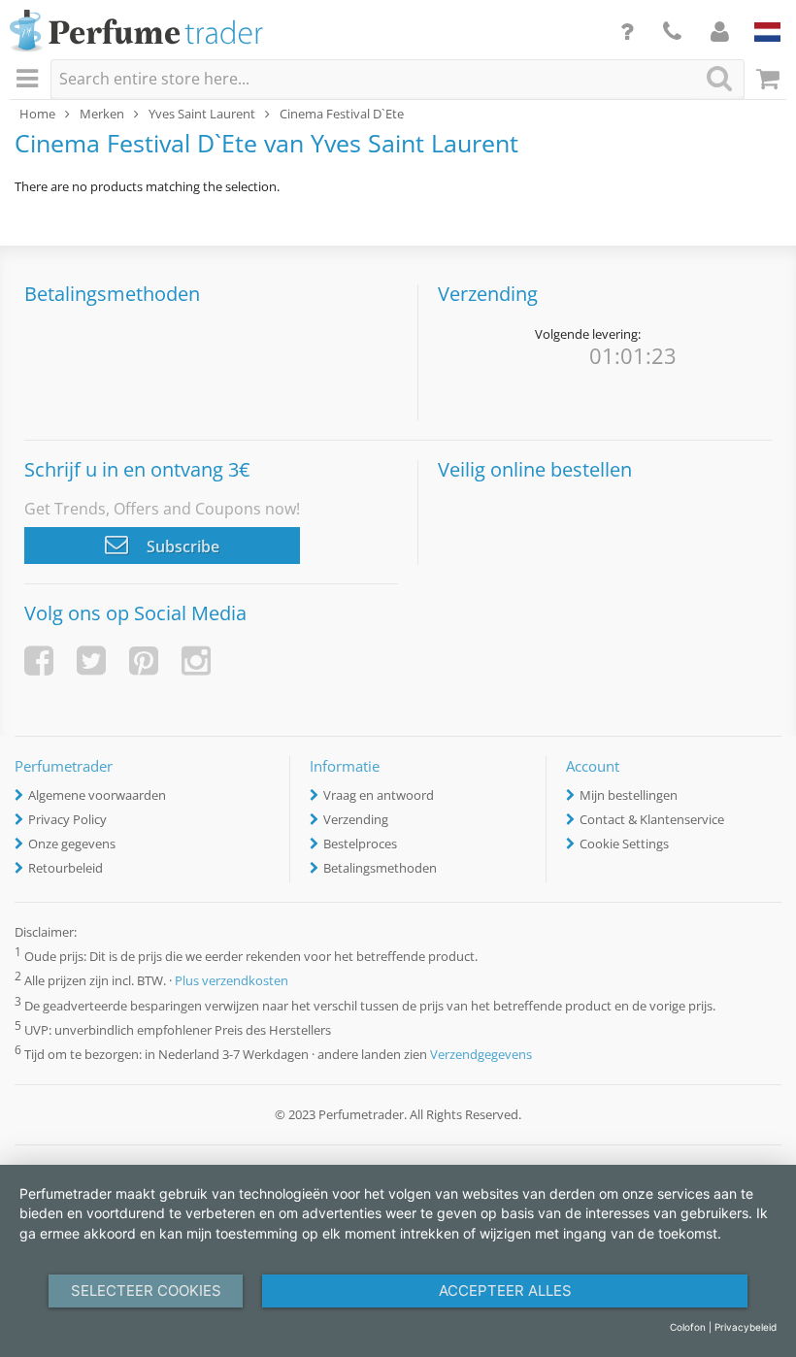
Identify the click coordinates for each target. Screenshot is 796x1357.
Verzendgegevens (481, 1054)
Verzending (355, 819)
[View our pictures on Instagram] (196, 661)
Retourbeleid (65, 868)
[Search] (719, 78)
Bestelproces (360, 843)
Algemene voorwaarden (97, 795)
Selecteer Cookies (146, 1290)
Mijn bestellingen (629, 795)
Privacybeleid (745, 1327)
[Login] (720, 31)
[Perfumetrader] (136, 32)
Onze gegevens (72, 843)
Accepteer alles (505, 1290)
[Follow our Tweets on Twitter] (91, 661)
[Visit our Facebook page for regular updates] (38, 661)
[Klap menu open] (30, 79)
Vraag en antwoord (378, 795)
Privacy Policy (67, 819)
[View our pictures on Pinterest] (143, 661)
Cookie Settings (624, 843)
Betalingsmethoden (380, 868)
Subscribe (181, 546)
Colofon (688, 1327)
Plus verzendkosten (231, 981)
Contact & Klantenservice (652, 819)
